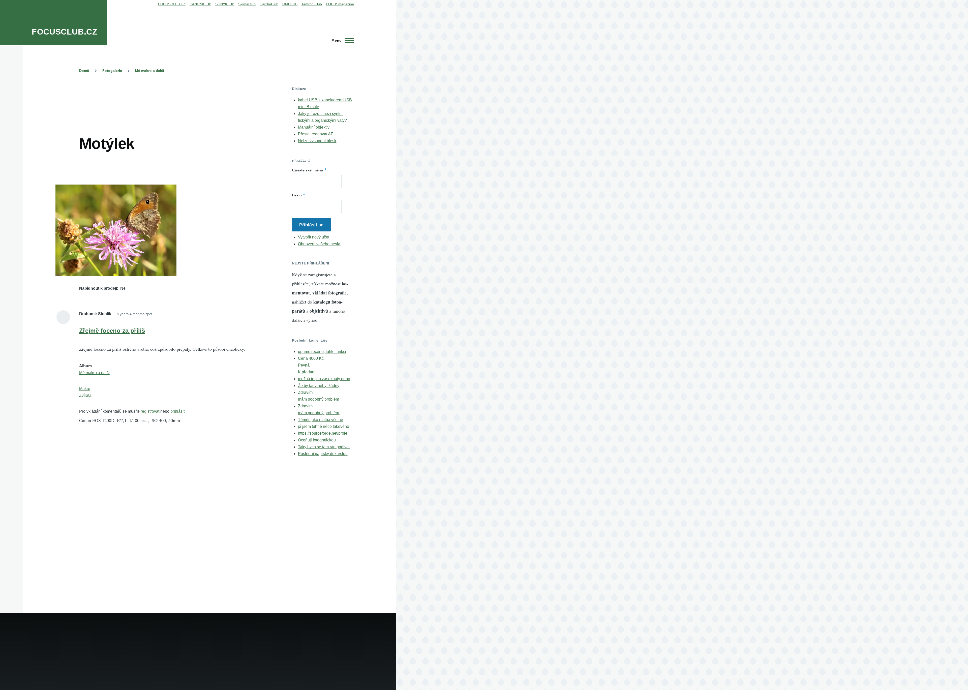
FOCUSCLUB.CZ (65, 31)
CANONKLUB (200, 4)
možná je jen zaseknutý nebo (324, 379)
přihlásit (177, 411)
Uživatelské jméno (307, 170)
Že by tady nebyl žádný (318, 385)
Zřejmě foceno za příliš (112, 330)
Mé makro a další (149, 71)
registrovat (150, 411)
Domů (84, 71)
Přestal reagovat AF (315, 134)
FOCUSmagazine (340, 4)
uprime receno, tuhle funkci (322, 351)
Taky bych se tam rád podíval (324, 447)
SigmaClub (247, 4)
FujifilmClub (269, 4)
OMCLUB (289, 4)
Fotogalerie (112, 71)
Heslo (297, 195)
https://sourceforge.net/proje (322, 433)
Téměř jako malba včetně (320, 419)
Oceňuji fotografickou (317, 440)
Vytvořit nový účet (313, 237)
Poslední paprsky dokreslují (322, 454)
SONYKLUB (224, 4)
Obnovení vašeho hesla (319, 244)
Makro (84, 388)
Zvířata (85, 395)
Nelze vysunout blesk (317, 141)
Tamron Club (311, 4)
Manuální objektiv (313, 127)
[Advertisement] (171, 97)
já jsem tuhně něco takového (323, 426)
